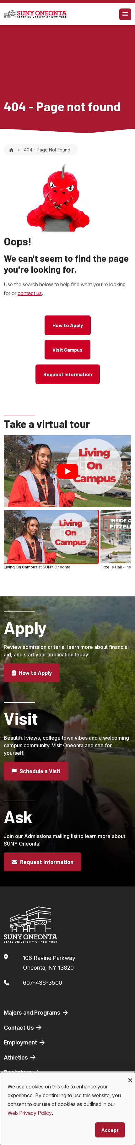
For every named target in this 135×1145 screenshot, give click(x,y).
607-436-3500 (42, 982)
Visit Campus (67, 350)
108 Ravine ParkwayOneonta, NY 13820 (49, 963)
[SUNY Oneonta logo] (35, 14)
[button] (51, 539)
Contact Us (19, 1027)
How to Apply (67, 325)
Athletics (16, 1057)
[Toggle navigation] (125, 14)
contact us (30, 293)
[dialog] (67, 1108)
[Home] (11, 149)
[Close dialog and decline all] (130, 1076)
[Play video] (67, 471)
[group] (67, 540)
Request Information (67, 374)
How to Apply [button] (35, 672)
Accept (110, 1130)
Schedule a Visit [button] (39, 771)
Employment (21, 1042)
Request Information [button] (46, 861)
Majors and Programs (33, 1012)
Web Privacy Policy (30, 1113)
